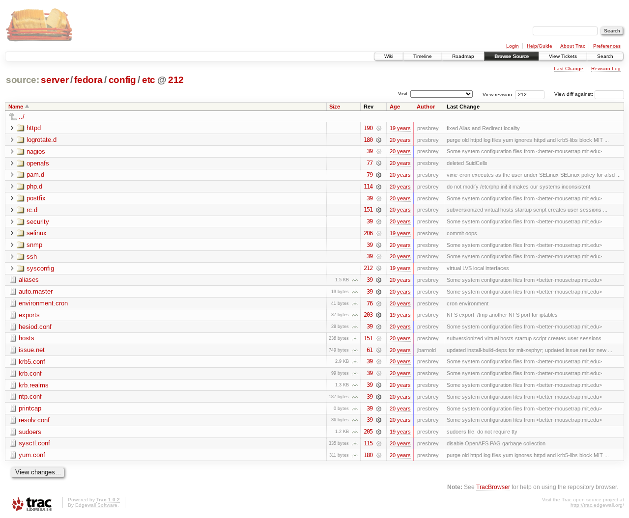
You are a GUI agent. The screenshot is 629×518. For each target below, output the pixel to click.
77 (369, 163)
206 (368, 233)
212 (176, 80)
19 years (400, 128)
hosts (26, 338)
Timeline (422, 56)
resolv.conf (34, 420)
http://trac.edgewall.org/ (597, 505)
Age (395, 106)
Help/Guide (539, 46)
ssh (32, 256)
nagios (36, 151)
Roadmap (463, 56)
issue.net (32, 350)
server (54, 80)
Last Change (568, 68)
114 (368, 186)
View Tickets (563, 56)
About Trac (572, 46)
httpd (34, 128)
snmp (34, 244)
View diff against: (574, 94)
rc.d (32, 210)
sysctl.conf (34, 443)
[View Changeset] (378, 128)
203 (368, 314)
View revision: (498, 94)
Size (334, 106)
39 (369, 151)
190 (368, 128)
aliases (29, 279)
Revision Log (606, 68)
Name (15, 106)
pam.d (35, 174)
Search (605, 56)
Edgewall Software (96, 505)
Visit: (403, 93)
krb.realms (34, 385)
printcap (30, 408)
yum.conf (32, 455)
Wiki (388, 56)
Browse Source (511, 56)
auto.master (36, 291)
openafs (38, 163)
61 (369, 350)
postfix (36, 198)
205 (368, 431)
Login (512, 46)
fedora (88, 80)
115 (368, 443)
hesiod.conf (35, 326)
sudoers (30, 432)
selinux (37, 233)
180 (368, 139)
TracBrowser (493, 487)
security (38, 221)
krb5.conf (32, 361)
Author (426, 106)
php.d (34, 186)
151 (368, 209)
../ (22, 116)
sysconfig (40, 268)
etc (148, 80)
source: (22, 80)
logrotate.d (42, 139)
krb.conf (30, 373)
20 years (400, 140)
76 (369, 303)
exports (29, 315)
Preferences (607, 46)
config (122, 80)
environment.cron (43, 303)
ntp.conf (30, 396)
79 (369, 174)
